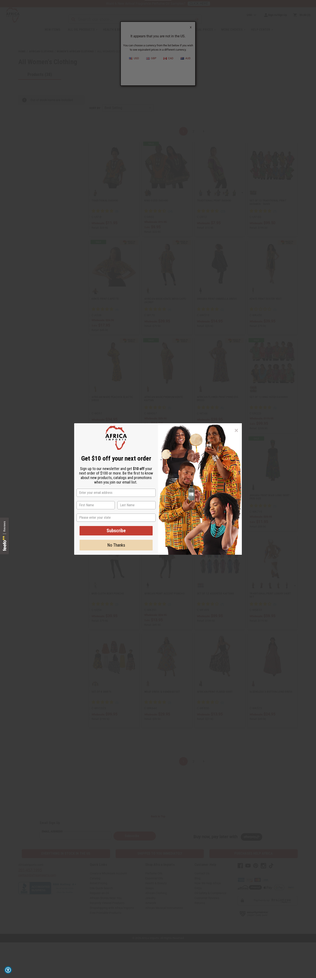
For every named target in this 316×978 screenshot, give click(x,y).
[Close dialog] (236, 430)
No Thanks (116, 545)
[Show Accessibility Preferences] (8, 970)
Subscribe (116, 530)
